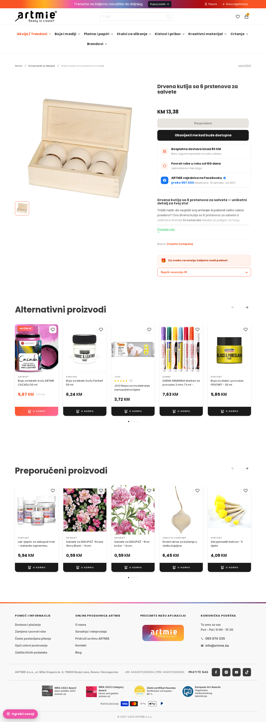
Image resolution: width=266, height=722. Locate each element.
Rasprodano (203, 123)
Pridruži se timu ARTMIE (92, 638)
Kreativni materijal (205, 34)
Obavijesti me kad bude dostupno (203, 135)
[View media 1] (22, 208)
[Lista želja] (238, 16)
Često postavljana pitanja (33, 638)
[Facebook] (216, 672)
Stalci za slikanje (132, 34)
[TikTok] (247, 672)
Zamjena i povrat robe (30, 631)
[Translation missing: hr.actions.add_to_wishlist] (53, 329)
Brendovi (95, 44)
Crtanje (237, 34)
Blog (78, 652)
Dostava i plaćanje (28, 624)
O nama (80, 624)
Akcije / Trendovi (32, 34)
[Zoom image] (80, 149)
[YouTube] (236, 672)
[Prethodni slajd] (19, 348)
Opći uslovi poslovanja (31, 645)
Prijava (212, 4)
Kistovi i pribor (168, 34)
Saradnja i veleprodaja (91, 631)
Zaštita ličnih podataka (31, 652)
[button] (128, 421)
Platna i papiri (96, 34)
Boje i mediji (65, 34)
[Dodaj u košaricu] (36, 411)
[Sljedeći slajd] (53, 348)
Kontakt (80, 645)
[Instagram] (226, 672)
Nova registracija (237, 4)
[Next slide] (247, 307)
